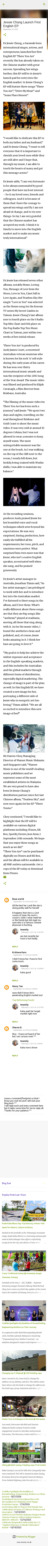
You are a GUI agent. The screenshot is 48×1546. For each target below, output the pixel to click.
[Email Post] (4, 878)
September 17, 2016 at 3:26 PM (25, 955)
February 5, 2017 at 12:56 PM (32, 968)
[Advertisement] (24, 1149)
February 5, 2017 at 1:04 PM (32, 1044)
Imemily (24, 929)
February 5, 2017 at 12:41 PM (32, 932)
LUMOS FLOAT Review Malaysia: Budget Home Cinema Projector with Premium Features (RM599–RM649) (23, 1517)
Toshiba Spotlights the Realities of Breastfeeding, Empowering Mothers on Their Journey (23, 1494)
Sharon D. (17, 1027)
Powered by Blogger (25, 1536)
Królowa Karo (19, 952)
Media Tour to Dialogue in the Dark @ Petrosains (23, 1419)
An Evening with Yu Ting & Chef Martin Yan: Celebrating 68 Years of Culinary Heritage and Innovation (23, 1509)
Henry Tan (17, 986)
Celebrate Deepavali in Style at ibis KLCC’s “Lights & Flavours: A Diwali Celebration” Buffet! (21, 1525)
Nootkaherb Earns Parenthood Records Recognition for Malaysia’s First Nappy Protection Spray (20, 1502)
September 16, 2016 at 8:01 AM (25, 901)
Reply (15, 947)
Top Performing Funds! (23, 1000)
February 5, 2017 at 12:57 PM (32, 1007)
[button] (4, 35)
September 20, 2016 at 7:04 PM (25, 989)
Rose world (18, 899)
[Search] (44, 4)
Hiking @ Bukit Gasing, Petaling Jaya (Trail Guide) (24, 1465)
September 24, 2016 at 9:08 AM (25, 1030)
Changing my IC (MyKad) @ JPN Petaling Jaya (22, 1373)
